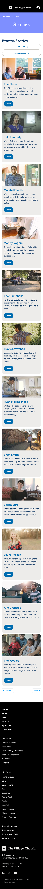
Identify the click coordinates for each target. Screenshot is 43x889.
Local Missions (8, 809)
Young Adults (7, 797)
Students (6, 793)
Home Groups (8, 777)
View (9, 104)
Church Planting (9, 817)
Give (4, 717)
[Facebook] (3, 873)
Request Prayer (8, 838)
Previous (8, 690)
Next (36, 690)
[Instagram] (9, 873)
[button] (21, 47)
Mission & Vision (9, 742)
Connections (7, 785)
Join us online (8, 830)
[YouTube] (15, 873)
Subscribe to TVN (10, 834)
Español (5, 721)
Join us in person (9, 826)
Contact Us (7, 729)
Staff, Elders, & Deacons (12, 751)
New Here (6, 738)
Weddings (6, 759)
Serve (4, 713)
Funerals (5, 763)
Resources (6, 747)
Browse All (7, 16)
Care (4, 781)
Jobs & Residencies (10, 755)
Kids (3, 789)
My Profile (6, 725)
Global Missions (8, 813)
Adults (4, 801)
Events (5, 709)
